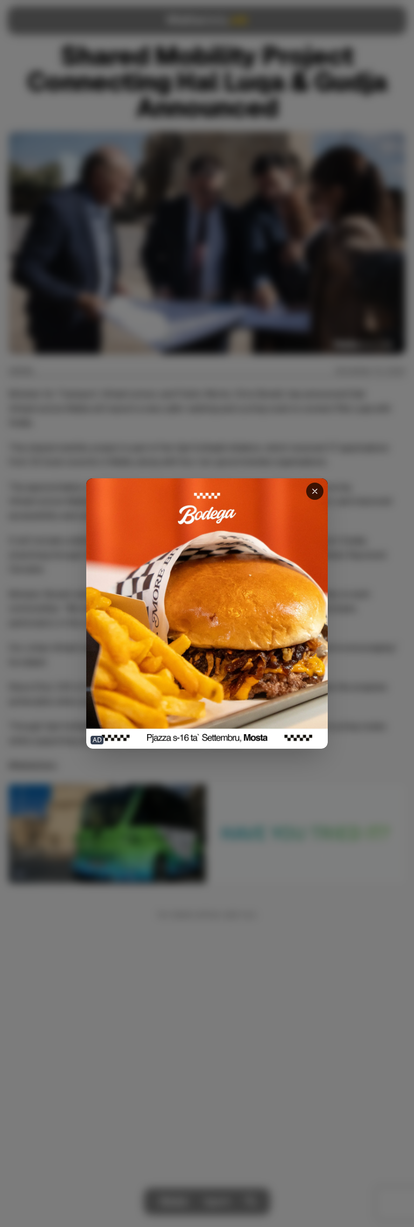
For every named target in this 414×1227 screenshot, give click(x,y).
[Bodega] (207, 613)
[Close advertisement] (314, 491)
